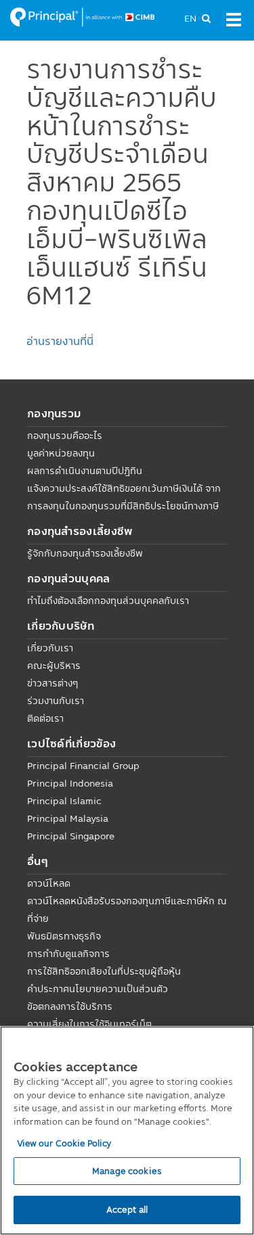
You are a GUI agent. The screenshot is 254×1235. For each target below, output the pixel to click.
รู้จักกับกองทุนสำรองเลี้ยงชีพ (85, 553)
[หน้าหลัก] (82, 16)
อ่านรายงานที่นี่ (59, 340)
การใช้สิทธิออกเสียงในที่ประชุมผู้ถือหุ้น (104, 971)
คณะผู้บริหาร (54, 665)
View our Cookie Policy (64, 1143)
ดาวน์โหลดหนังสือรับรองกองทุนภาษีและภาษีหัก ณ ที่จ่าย (127, 909)
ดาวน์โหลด (48, 883)
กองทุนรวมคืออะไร (64, 435)
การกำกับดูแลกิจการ (68, 953)
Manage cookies (127, 1171)
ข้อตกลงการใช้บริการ (69, 1006)
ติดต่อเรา (45, 718)
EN (190, 18)
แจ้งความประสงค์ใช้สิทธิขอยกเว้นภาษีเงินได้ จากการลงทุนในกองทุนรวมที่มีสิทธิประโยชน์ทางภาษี (124, 497)
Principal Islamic (64, 801)
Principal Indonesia (70, 783)
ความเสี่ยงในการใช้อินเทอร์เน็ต (89, 1024)
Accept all (127, 1209)
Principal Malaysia (67, 818)
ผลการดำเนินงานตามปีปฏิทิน (84, 470)
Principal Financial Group (83, 765)
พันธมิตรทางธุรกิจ (64, 936)
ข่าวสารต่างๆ (52, 683)
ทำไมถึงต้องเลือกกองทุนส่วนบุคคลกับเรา (108, 600)
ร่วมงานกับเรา (55, 700)
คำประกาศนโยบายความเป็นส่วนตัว (97, 989)
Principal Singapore (70, 836)
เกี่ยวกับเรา (50, 648)
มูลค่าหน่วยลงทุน (61, 453)
